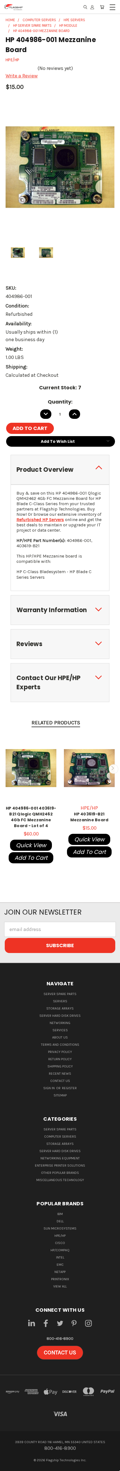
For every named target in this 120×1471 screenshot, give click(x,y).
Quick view (31, 845)
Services (60, 1030)
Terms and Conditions (60, 1045)
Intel (60, 1257)
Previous (6, 768)
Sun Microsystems (60, 1228)
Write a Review (22, 76)
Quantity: (60, 401)
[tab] (60, 470)
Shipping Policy (60, 1066)
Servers (60, 1001)
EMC (60, 1265)
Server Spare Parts (60, 994)
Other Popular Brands (60, 1173)
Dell (60, 1221)
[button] (60, 1353)
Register (69, 1088)
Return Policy (60, 1059)
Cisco (60, 1243)
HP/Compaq (60, 1250)
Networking (60, 1023)
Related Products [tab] (56, 723)
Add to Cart (31, 858)
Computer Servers (60, 1136)
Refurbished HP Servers (40, 519)
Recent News (60, 1074)
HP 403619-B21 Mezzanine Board (89, 817)
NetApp (60, 1272)
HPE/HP (60, 1236)
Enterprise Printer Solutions (60, 1165)
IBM (60, 1214)
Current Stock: (60, 387)
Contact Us (60, 1081)
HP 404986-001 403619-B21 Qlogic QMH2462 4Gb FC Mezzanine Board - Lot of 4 (31, 817)
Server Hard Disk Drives (60, 1016)
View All (60, 1286)
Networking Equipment (60, 1158)
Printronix (60, 1279)
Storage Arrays (60, 1008)
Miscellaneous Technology (60, 1180)
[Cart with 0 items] (102, 7)
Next (113, 768)
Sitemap (60, 1095)
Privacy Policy (60, 1052)
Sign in (49, 1088)
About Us (60, 1037)
